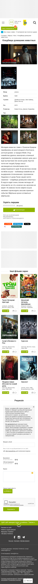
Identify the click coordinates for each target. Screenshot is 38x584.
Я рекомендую (20, 210)
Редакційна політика (14, 580)
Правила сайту (22, 578)
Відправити (11, 509)
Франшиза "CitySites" (7, 531)
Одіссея (24, 341)
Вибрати (9, 491)
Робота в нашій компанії (8, 529)
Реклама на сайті (6, 527)
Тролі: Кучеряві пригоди (8, 301)
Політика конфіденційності (9, 578)
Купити (5, 310)
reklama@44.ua (5, 550)
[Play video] (19, 54)
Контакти (17, 541)
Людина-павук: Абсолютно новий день (9, 384)
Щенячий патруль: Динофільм (25, 302)
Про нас (11, 541)
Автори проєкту (24, 541)
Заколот (24, 382)
